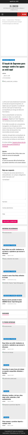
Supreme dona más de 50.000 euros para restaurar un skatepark (13, 144)
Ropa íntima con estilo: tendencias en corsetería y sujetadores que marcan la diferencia (13, 251)
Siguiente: (14, 160)
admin (4, 73)
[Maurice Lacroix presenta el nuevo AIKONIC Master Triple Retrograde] (14, 290)
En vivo (24, 14)
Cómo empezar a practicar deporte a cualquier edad (12, 422)
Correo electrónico (7, 208)
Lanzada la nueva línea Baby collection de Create (13, 276)
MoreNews (13, 433)
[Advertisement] (14, 40)
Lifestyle (19, 295)
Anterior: (13, 153)
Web (3, 214)
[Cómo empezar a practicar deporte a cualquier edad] (14, 411)
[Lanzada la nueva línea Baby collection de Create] (14, 265)
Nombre (4, 202)
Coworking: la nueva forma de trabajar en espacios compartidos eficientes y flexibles (13, 371)
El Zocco (14, 6)
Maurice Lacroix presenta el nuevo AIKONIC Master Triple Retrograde (12, 301)
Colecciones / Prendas (8, 60)
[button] (2, 14)
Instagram (5, 119)
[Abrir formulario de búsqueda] (15, 14)
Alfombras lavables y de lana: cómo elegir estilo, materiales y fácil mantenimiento (12, 397)
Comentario (6, 179)
